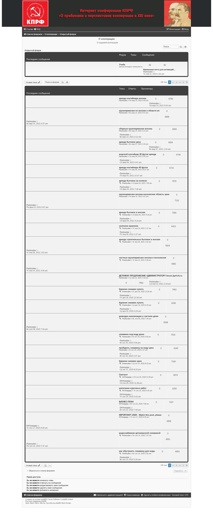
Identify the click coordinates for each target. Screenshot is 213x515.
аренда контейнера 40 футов (133, 167)
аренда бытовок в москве (132, 212)
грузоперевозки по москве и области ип (139, 110)
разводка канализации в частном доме (138, 316)
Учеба (122, 64)
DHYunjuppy (127, 377)
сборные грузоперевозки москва (135, 129)
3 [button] (176, 82)
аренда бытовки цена (130, 142)
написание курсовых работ (132, 388)
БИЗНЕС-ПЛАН (126, 402)
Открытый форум (33, 50)
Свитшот (123, 374)
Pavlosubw (148, 72)
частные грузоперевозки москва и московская (142, 257)
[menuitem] (37, 29)
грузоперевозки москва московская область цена (144, 194)
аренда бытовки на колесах (133, 181)
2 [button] (173, 82)
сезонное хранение (128, 226)
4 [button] (179, 82)
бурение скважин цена (130, 361)
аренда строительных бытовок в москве (139, 239)
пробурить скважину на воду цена (136, 348)
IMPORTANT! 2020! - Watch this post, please (140, 415)
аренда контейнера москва (132, 98)
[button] (186, 82)
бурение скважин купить (131, 289)
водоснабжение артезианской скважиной (139, 433)
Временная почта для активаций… (159, 70)
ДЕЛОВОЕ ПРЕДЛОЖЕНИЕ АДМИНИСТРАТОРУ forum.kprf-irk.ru (150, 276)
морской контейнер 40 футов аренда (137, 154)
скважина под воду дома (131, 334)
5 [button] (183, 82)
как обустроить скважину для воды (137, 451)
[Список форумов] (106, 13)
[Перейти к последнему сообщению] (160, 103)
